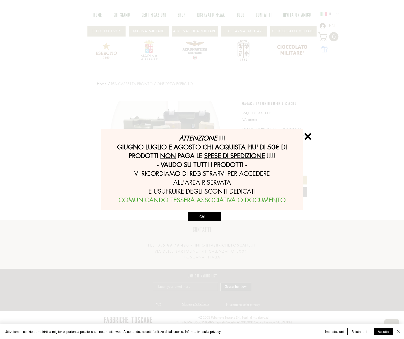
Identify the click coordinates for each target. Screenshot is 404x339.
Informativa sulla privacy (203, 331)
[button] (307, 136)
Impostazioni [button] (334, 331)
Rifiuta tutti (359, 331)
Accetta (383, 331)
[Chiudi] (398, 331)
